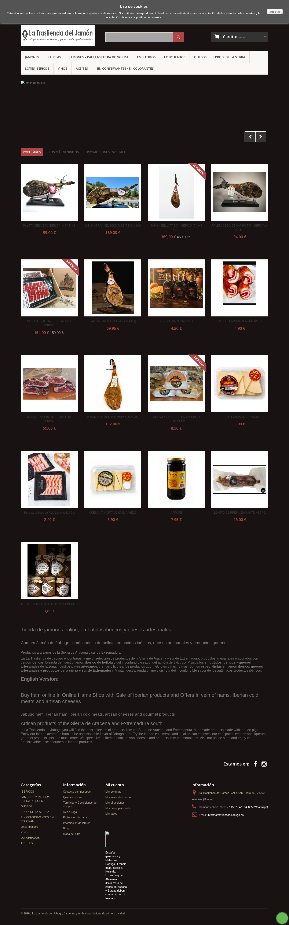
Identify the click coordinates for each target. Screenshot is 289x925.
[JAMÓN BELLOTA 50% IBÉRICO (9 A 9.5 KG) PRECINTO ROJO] (176, 192)
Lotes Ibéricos (37, 68)
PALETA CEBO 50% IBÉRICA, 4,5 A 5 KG (49, 225)
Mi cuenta (114, 784)
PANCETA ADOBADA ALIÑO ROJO (240, 321)
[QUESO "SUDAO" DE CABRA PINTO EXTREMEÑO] (176, 383)
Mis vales (111, 813)
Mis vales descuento (118, 797)
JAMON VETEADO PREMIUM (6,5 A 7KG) (112, 417)
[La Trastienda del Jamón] (60, 35)
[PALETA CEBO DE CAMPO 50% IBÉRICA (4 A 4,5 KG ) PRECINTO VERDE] (239, 192)
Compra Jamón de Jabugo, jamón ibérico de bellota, (69, 642)
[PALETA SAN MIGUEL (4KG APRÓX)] (112, 287)
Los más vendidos (64, 152)
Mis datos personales (118, 808)
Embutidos (146, 57)
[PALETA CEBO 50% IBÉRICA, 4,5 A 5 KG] (49, 192)
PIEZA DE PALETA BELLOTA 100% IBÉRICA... (49, 323)
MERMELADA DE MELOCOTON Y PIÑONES (49, 604)
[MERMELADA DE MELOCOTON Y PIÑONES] (49, 570)
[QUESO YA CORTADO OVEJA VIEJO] (112, 479)
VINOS (62, 68)
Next (260, 136)
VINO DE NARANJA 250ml (176, 321)
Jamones (32, 57)
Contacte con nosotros (77, 791)
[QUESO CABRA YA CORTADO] (239, 383)
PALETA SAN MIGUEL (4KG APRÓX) (112, 321)
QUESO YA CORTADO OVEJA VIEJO (112, 512)
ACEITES (82, 68)
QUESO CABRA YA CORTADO (239, 417)
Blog (66, 828)
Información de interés (76, 823)
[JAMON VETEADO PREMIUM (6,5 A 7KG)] (112, 383)
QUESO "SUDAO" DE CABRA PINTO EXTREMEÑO (176, 419)
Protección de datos (75, 817)
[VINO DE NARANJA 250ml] (176, 287)
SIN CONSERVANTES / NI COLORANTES (125, 68)
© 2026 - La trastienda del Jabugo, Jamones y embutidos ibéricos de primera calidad (73, 913)
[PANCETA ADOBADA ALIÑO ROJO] (239, 287)
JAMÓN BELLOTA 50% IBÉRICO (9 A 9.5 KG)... (176, 227)
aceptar (275, 11)
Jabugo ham (32, 714)
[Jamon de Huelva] (144, 112)
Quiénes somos (72, 797)
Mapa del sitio (71, 834)
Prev (250, 136)
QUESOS (200, 57)
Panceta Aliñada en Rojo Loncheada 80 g (49, 512)
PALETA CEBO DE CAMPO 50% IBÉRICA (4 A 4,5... (240, 227)
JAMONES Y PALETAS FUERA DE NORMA (99, 57)
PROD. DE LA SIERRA (230, 57)
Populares (32, 152)
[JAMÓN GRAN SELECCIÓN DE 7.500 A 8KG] (112, 192)
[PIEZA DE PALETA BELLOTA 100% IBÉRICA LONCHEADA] (49, 287)
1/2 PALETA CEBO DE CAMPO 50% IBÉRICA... (49, 419)
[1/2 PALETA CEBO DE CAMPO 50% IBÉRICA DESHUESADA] (49, 383)
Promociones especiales (107, 152)
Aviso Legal (70, 812)
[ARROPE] (176, 479)
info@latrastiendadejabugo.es (226, 814)
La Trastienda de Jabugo (44, 658)
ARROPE (176, 512)
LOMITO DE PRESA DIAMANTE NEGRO (240, 512)
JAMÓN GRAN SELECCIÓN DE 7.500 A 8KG (113, 225)
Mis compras (113, 791)
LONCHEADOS (174, 57)
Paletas (54, 57)
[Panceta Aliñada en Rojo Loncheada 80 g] (49, 479)
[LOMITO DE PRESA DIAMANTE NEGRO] (239, 479)
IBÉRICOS (27, 791)
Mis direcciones (115, 802)
